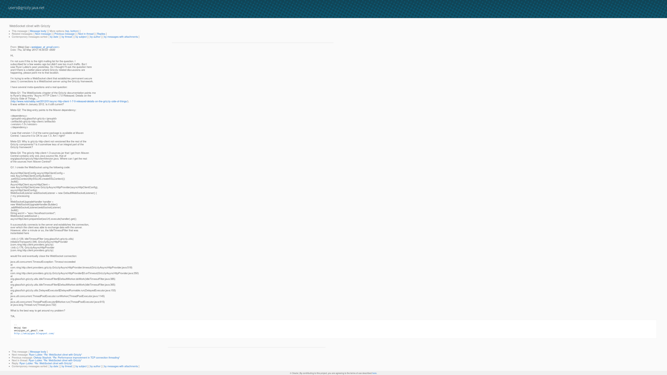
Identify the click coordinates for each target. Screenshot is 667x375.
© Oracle (294, 373)
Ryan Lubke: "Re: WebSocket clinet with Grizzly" (55, 354)
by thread (67, 36)
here (374, 373)
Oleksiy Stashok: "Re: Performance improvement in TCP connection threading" (77, 357)
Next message (43, 33)
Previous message (64, 33)
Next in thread (86, 33)
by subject (81, 36)
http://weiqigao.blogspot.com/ (34, 333)
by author (95, 36)
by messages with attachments (121, 36)
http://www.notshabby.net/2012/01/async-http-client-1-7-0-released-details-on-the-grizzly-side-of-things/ (69, 101)
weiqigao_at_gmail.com (45, 47)
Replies (101, 33)
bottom (74, 31)
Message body (38, 31)
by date (54, 36)
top (67, 31)
